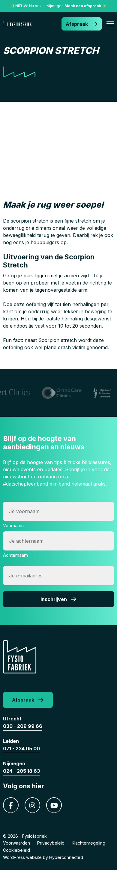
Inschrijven (53, 599)
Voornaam (13, 525)
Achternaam (15, 555)
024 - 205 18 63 (21, 771)
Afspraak (77, 24)
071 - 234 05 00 (21, 749)
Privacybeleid (50, 842)
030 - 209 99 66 (22, 726)
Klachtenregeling (88, 842)
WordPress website (22, 857)
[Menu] (110, 24)
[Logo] (18, 24)
